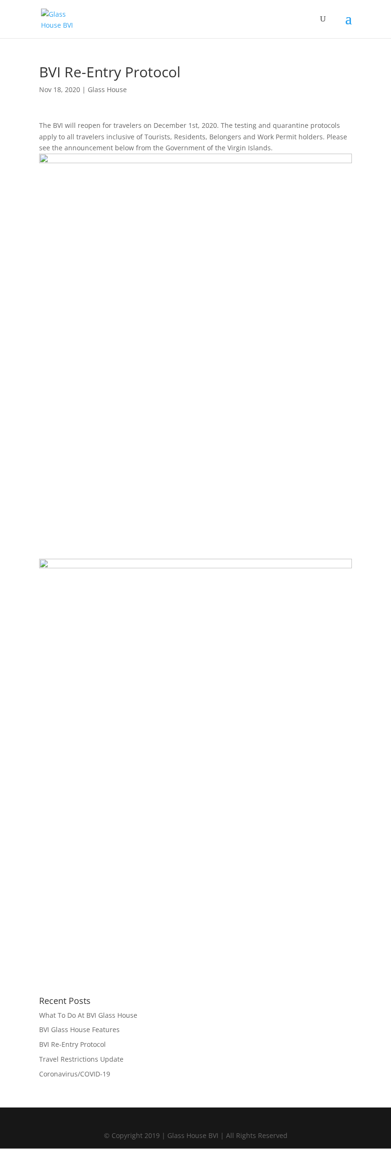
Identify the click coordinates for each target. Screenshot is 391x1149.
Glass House (107, 89)
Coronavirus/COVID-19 (74, 1073)
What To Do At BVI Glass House (88, 1015)
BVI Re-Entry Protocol (72, 1044)
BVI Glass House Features (79, 1029)
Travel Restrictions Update (81, 1059)
